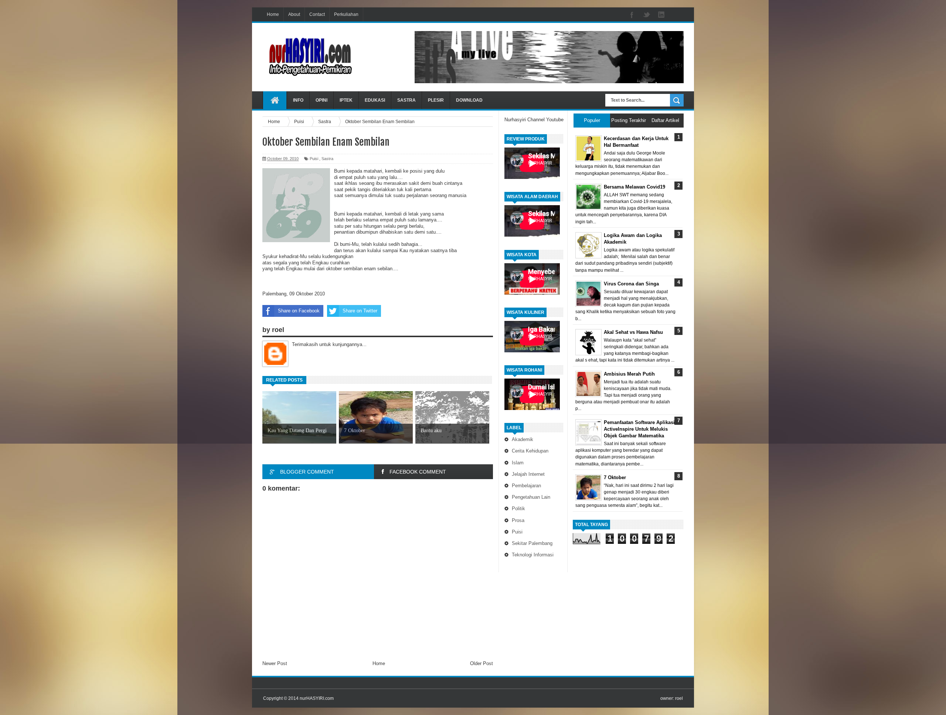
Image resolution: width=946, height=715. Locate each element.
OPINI (321, 100)
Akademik (522, 439)
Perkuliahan (346, 14)
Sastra (327, 158)
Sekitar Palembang (532, 543)
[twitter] (646, 15)
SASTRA (406, 100)
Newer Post (274, 663)
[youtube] (676, 15)
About (294, 14)
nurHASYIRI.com (317, 698)
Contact (317, 14)
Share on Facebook (299, 311)
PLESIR (436, 100)
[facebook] (632, 15)
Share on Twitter (360, 311)
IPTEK (346, 100)
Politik (518, 508)
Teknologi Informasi (533, 555)
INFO (298, 100)
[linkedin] (661, 15)
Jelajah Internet (528, 474)
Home (273, 14)
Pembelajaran (526, 485)
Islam (518, 462)
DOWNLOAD (469, 100)
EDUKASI (375, 100)
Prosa (518, 520)
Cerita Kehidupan (530, 451)
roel (679, 698)
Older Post (481, 663)
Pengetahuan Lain (531, 497)
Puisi (517, 532)
